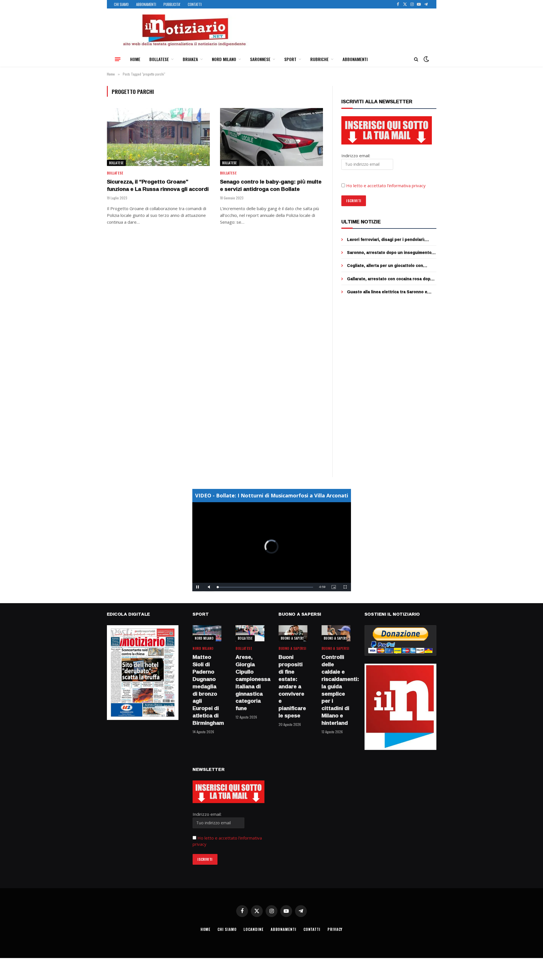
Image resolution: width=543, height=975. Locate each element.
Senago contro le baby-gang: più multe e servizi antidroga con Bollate (271, 185)
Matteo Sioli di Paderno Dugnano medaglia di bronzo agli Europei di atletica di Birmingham (207, 689)
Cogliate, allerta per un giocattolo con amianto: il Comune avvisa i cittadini (385, 265)
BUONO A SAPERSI (293, 638)
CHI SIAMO (121, 4)
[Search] (416, 59)
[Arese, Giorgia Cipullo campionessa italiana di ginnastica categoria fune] (250, 633)
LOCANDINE (253, 929)
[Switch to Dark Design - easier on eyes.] (425, 59)
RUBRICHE (319, 59)
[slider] (265, 587)
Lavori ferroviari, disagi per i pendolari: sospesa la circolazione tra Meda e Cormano (391, 239)
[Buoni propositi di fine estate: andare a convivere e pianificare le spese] (293, 633)
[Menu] (117, 59)
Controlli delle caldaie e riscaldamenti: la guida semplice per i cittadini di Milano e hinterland (336, 689)
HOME (135, 59)
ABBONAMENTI (146, 4)
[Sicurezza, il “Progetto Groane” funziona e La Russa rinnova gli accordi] (158, 137)
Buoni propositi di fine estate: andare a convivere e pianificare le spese (292, 686)
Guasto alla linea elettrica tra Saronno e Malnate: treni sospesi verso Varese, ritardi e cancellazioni (391, 292)
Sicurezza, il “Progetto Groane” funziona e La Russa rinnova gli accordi (158, 185)
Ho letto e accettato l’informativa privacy (386, 185)
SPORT (290, 59)
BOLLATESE (159, 59)
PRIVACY (334, 929)
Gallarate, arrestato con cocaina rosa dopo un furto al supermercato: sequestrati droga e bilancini (391, 279)
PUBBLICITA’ (171, 4)
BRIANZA (190, 59)
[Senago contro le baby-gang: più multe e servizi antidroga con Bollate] (271, 137)
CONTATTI (195, 4)
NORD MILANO (224, 59)
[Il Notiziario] (184, 30)
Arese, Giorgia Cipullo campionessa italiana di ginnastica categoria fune (250, 682)
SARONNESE (260, 59)
